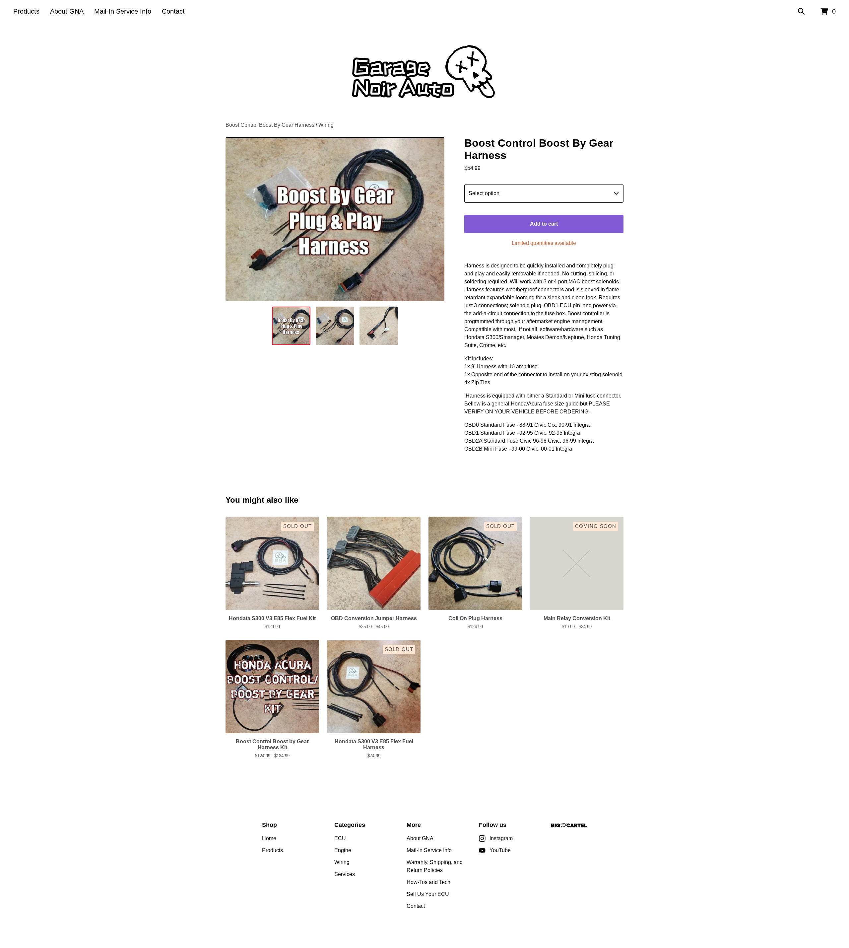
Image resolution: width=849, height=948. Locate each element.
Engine (342, 850)
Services (344, 874)
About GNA (67, 11)
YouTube (500, 850)
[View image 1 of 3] (291, 326)
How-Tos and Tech (428, 882)
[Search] (801, 11)
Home (269, 838)
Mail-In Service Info (122, 11)
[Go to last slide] (234, 219)
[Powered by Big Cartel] (569, 825)
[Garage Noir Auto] (424, 72)
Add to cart (544, 224)
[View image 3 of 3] (378, 326)
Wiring (326, 125)
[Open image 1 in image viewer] (335, 219)
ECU (340, 838)
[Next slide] (435, 219)
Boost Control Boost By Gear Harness (270, 125)
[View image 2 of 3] (335, 326)
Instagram (501, 838)
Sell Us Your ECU (428, 894)
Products (26, 11)
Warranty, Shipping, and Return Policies (435, 866)
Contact (173, 11)
